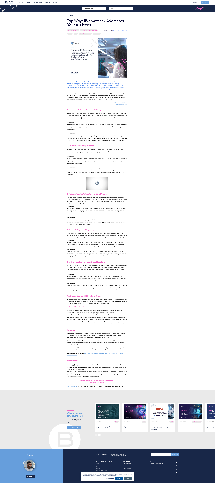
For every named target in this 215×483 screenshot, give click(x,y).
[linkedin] (176, 469)
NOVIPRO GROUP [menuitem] (127, 461)
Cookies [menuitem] (167, 479)
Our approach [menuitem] (99, 465)
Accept (118, 478)
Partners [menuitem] (55, 2)
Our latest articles (74, 427)
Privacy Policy (113, 475)
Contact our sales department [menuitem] (157, 463)
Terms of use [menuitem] (153, 465)
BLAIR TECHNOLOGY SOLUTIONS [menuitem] (104, 461)
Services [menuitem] (28, 2)
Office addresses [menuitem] (127, 468)
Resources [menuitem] (47, 2)
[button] (99, 435)
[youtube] (176, 472)
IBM (75, 33)
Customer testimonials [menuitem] (101, 470)
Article (69, 33)
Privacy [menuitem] (151, 466)
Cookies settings (110, 478)
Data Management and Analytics (89, 30)
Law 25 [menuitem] (178, 479)
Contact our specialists (72, 386)
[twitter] (176, 462)
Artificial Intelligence (73, 30)
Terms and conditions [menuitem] (161, 479)
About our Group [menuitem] (127, 463)
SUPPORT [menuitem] (152, 461)
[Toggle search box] (199, 2)
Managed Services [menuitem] (38, 2)
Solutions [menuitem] (21, 2)
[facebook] (176, 465)
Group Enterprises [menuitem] (127, 465)
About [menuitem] (194, 2)
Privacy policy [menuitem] (173, 479)
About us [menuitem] (98, 463)
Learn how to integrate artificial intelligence (118, 102)
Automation (97, 33)
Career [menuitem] (98, 468)
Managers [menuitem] (98, 466)
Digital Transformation (85, 33)
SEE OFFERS (30, 476)
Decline (128, 478)
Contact (204, 2)
